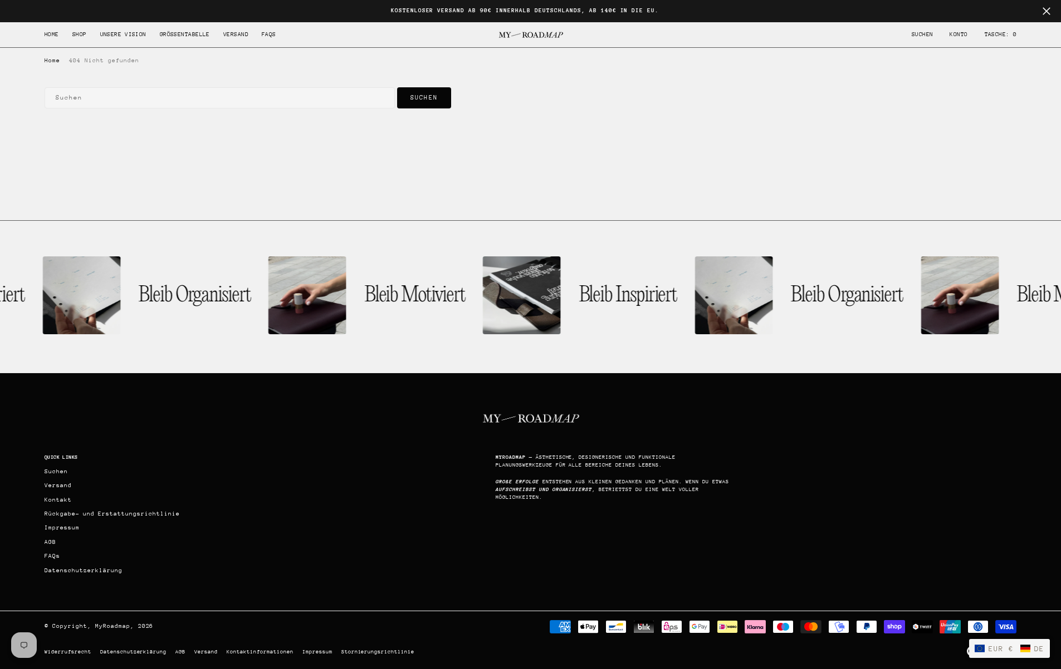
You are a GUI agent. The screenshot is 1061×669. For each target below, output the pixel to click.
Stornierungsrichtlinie (378, 651)
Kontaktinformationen (260, 651)
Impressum (317, 651)
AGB (180, 651)
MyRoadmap (112, 626)
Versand (206, 651)
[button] (958, 35)
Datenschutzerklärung (133, 651)
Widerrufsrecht (68, 651)
